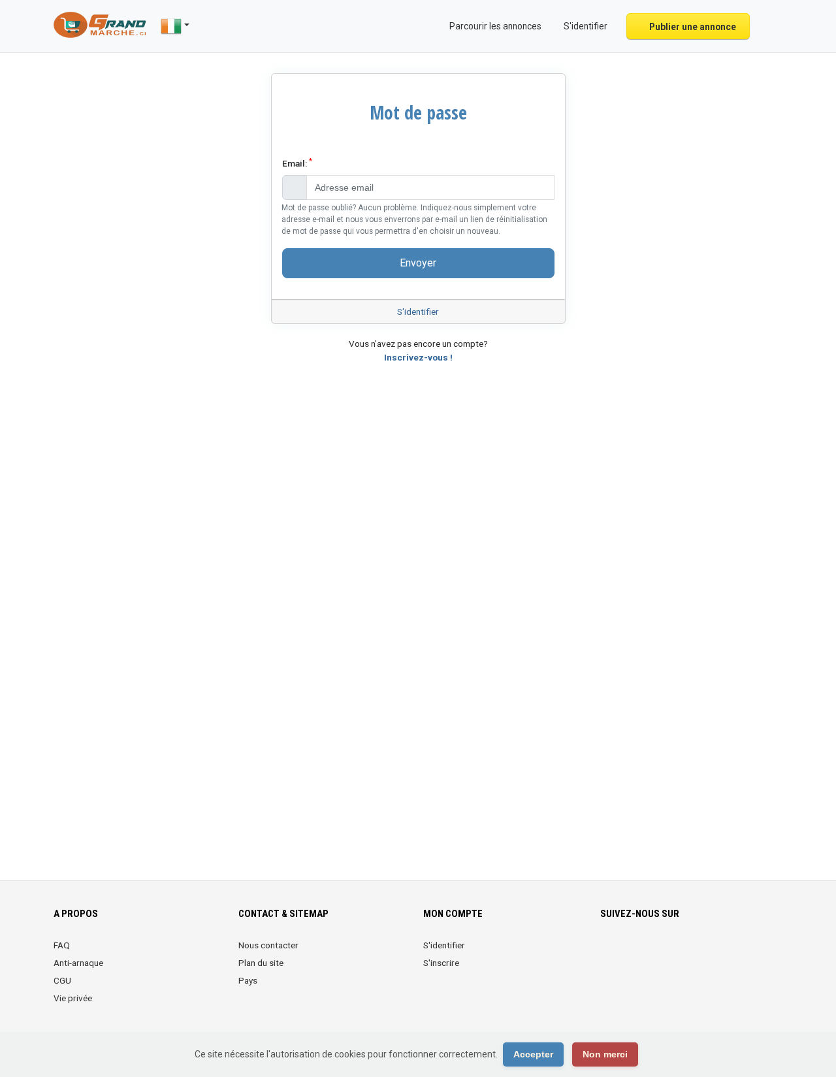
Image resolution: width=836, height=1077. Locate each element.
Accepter (533, 1054)
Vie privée (73, 998)
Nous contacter (268, 945)
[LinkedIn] (663, 953)
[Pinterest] (681, 953)
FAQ (62, 945)
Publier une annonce (691, 27)
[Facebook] (608, 953)
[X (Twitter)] (627, 953)
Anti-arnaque (78, 962)
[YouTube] (718, 953)
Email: (297, 163)
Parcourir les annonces (494, 26)
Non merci (605, 1054)
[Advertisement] (418, 638)
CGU (62, 980)
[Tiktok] (700, 953)
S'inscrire (441, 962)
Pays (247, 980)
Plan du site (260, 962)
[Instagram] (645, 953)
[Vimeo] (736, 953)
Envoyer (418, 263)
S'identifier (418, 311)
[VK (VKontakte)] (755, 953)
